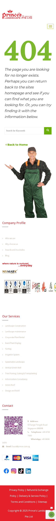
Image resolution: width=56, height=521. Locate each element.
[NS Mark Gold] (12, 272)
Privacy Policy (16, 490)
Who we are (10, 238)
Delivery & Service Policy (32, 495)
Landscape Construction (15, 326)
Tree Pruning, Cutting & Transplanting (21, 373)
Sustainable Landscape (15, 362)
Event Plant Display (13, 343)
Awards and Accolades (15, 250)
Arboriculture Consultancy (16, 379)
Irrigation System (12, 354)
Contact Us (51, 508)
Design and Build (12, 390)
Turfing (8, 349)
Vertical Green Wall (13, 367)
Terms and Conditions (23, 501)
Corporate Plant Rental (14, 337)
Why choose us (11, 244)
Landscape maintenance (15, 331)
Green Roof (10, 385)
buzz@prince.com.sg (21, 446)
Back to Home (17, 144)
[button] (52, 514)
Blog (7, 255)
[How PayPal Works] (22, 458)
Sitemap (42, 501)
